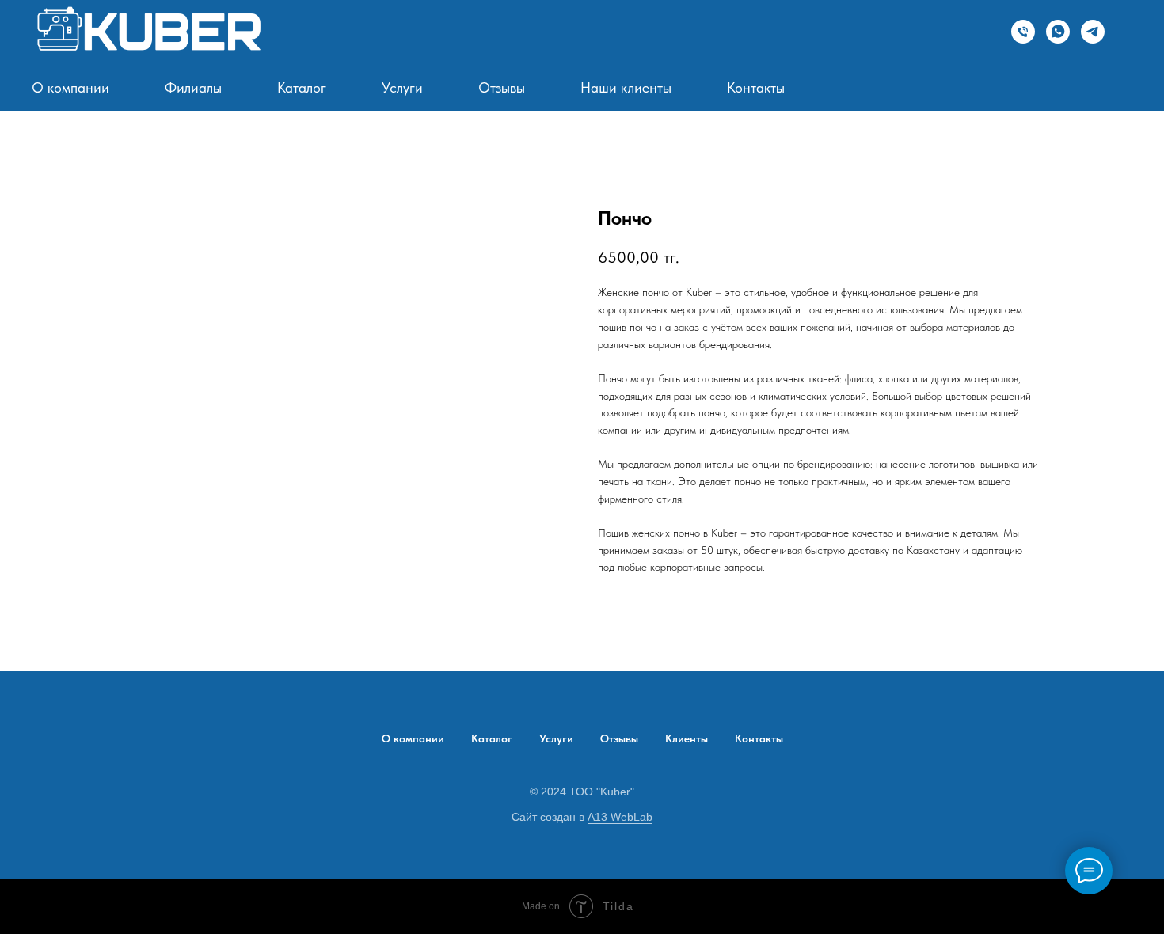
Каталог (301, 87)
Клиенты (686, 738)
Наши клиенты (625, 87)
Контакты (756, 87)
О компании (70, 87)
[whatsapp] (1058, 32)
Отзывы (501, 87)
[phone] (1023, 32)
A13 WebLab (620, 817)
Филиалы (193, 87)
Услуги (402, 87)
